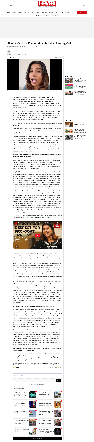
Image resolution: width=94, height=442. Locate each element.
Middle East (42, 15)
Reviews (51, 12)
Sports (33, 12)
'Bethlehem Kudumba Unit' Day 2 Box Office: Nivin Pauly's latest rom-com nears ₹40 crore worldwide (80, 94)
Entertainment (44, 12)
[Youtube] (48, 9)
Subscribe (82, 12)
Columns (56, 12)
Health (52, 15)
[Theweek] (47, 3)
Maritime (57, 15)
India (25, 12)
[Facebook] (41, 9)
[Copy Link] (13, 57)
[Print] (11, 57)
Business (38, 12)
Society (13, 39)
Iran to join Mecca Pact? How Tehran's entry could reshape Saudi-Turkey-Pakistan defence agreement (80, 132)
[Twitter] (43, 9)
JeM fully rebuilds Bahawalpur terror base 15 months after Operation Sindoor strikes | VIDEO (80, 81)
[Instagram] (46, 9)
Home (8, 12)
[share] (8, 57)
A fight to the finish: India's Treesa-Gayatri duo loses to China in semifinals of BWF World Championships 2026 (80, 88)
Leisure (61, 12)
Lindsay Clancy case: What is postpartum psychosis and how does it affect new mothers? (79, 125)
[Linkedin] (50, 9)
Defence (47, 15)
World (29, 12)
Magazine (13, 12)
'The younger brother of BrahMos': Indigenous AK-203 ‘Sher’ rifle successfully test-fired (80, 137)
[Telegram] (53, 9)
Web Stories (67, 12)
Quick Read (19, 12)
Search (76, 12)
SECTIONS (12, 5)
